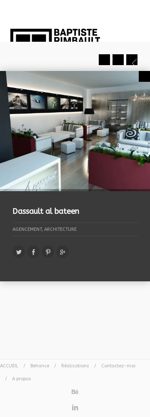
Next (132, 59)
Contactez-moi (118, 366)
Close (144, 76)
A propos (21, 379)
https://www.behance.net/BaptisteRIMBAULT (75, 389)
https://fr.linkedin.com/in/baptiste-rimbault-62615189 (75, 405)
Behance (39, 366)
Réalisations (75, 366)
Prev (104, 59)
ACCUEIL (9, 366)
